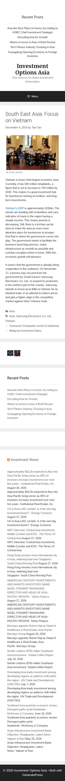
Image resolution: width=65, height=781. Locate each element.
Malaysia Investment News (25, 330)
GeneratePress (32, 775)
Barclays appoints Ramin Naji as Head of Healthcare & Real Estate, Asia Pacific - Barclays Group (31, 629)
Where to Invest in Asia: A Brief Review (32, 42)
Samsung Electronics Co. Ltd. (33, 316)
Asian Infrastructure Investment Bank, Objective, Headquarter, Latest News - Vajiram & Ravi (29, 734)
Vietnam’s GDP (14, 208)
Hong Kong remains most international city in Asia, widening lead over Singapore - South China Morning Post (32, 559)
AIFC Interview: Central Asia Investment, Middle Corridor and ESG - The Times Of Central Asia (31, 534)
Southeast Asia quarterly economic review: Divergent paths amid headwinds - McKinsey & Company (32, 709)
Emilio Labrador (16, 172)
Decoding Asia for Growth (33, 37)
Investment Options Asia (32, 69)
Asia (12, 311)
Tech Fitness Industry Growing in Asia (32, 47)
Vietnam (10, 320)
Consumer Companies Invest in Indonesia (34, 325)
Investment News (25, 459)
